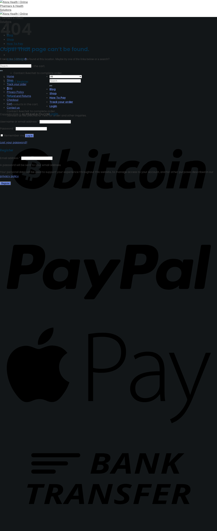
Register (5, 183)
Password (7, 129)
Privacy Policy (15, 92)
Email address (10, 158)
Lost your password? (13, 142)
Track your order (16, 84)
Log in (29, 135)
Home (10, 76)
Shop (53, 93)
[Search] (51, 85)
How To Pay (15, 44)
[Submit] (1, 70)
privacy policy (9, 176)
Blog (9, 88)
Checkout (12, 100)
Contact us (13, 107)
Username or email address (19, 122)
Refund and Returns (19, 96)
